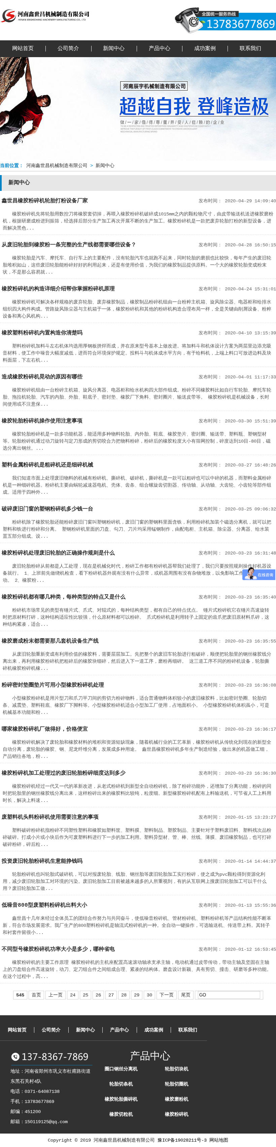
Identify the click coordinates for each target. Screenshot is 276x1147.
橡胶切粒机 (121, 1114)
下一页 (167, 995)
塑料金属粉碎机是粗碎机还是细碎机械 (47, 465)
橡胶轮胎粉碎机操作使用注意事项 (42, 421)
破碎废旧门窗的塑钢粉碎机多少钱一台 (47, 509)
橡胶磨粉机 (176, 1099)
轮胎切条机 (121, 1084)
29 (136, 995)
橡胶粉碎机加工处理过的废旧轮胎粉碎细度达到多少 (64, 773)
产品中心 (159, 49)
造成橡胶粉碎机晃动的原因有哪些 (42, 377)
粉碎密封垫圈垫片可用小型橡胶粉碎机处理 (53, 685)
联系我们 (250, 49)
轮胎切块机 (176, 1069)
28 (124, 995)
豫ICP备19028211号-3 (182, 1140)
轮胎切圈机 (176, 1084)
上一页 (55, 995)
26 (98, 995)
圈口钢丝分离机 (121, 1069)
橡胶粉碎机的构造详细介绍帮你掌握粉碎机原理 (58, 289)
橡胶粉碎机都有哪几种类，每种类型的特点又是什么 (64, 597)
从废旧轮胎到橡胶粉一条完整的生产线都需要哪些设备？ (69, 245)
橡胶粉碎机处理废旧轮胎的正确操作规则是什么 (58, 553)
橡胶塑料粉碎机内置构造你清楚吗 (42, 333)
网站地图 (218, 1140)
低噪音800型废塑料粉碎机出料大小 (44, 905)
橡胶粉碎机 (176, 1114)
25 (85, 995)
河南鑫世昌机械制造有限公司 (57, 165)
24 (72, 995)
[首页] (45, 23)
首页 (36, 995)
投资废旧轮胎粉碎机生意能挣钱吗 (42, 861)
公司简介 (68, 49)
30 (149, 995)
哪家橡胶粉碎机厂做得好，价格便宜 (45, 729)
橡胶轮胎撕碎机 (121, 1099)
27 (111, 995)
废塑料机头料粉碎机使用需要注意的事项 (50, 817)
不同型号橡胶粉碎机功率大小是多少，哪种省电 (58, 949)
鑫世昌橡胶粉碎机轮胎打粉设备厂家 (45, 201)
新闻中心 (114, 49)
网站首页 (23, 49)
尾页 (186, 995)
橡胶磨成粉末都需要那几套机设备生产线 (50, 641)
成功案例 (205, 49)
